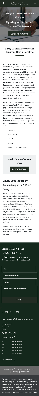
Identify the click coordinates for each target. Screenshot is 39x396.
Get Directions (7, 360)
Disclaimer (25, 372)
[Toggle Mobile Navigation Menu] (34, 3)
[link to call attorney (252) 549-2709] (4, 3)
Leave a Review (7, 337)
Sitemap (15, 372)
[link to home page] (19, 3)
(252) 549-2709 (10, 333)
